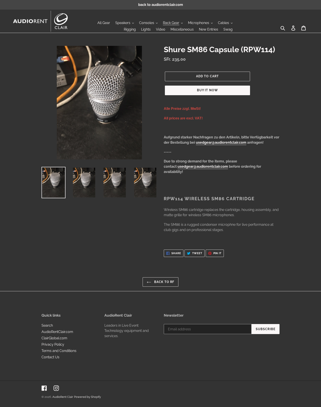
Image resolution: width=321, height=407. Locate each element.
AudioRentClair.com (57, 332)
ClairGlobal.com (54, 338)
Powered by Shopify (87, 396)
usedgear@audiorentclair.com (221, 142)
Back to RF (163, 282)
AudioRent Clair (62, 396)
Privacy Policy (52, 344)
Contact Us (50, 357)
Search (47, 325)
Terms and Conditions (58, 351)
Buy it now (207, 90)
